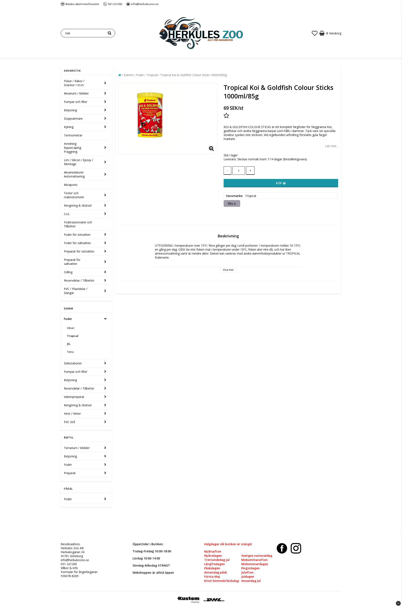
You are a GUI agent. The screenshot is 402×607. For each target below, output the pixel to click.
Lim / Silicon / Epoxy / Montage (78, 162)
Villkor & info (69, 568)
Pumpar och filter (75, 102)
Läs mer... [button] (331, 146)
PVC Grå (69, 422)
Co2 (66, 214)
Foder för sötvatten (77, 235)
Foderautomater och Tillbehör (78, 224)
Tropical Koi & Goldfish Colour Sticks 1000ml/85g (193, 75)
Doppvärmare (73, 118)
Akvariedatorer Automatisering (74, 174)
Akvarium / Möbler (76, 93)
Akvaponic (71, 185)
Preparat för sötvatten (79, 251)
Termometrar (73, 135)
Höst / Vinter (72, 413)
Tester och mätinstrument (74, 195)
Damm (128, 75)
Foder (68, 319)
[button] (315, 33)
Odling (68, 272)
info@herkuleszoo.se (75, 560)
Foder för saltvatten (77, 243)
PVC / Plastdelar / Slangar (75, 291)
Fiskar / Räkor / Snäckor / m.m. (74, 83)
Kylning (68, 127)
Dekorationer (73, 363)
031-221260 (69, 564)
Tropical (72, 336)
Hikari (70, 328)
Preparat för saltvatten (72, 262)
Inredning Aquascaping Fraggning (72, 148)
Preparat (70, 473)
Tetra (70, 352)
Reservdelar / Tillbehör (79, 280)
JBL (69, 344)
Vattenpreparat (74, 397)
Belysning (70, 110)
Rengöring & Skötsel (77, 205)
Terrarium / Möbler (77, 448)
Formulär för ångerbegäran (79, 572)
